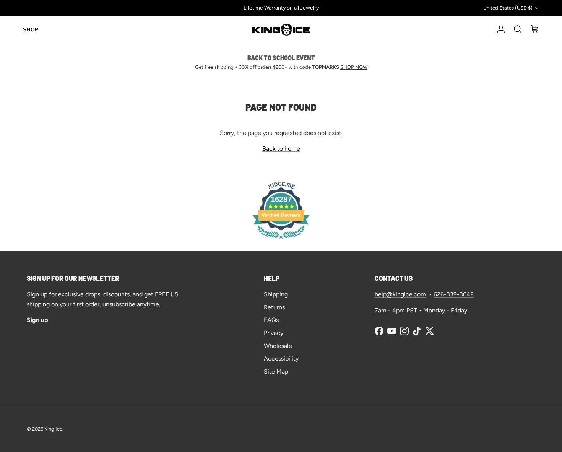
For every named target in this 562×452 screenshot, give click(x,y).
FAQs (271, 320)
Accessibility (281, 358)
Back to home (281, 148)
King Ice (53, 429)
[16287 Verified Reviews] (281, 240)
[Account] (499, 29)
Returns (274, 307)
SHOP (30, 29)
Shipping (276, 294)
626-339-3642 (454, 294)
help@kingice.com (400, 294)
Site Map (276, 371)
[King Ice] (281, 30)
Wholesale (278, 346)
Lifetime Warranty (265, 8)
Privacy (273, 333)
